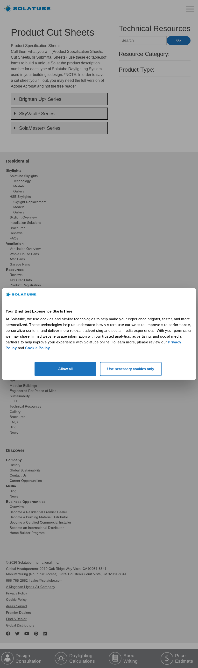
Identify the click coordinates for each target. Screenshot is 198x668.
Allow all (65, 369)
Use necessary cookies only (130, 369)
